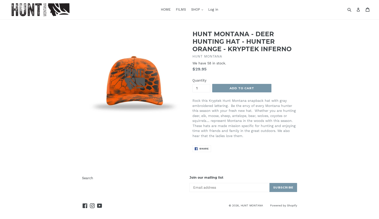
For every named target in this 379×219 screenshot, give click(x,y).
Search (87, 178)
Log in (213, 9)
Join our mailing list (206, 177)
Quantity (199, 80)
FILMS (181, 9)
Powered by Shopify (283, 205)
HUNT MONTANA (252, 205)
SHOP (196, 9)
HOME (166, 9)
